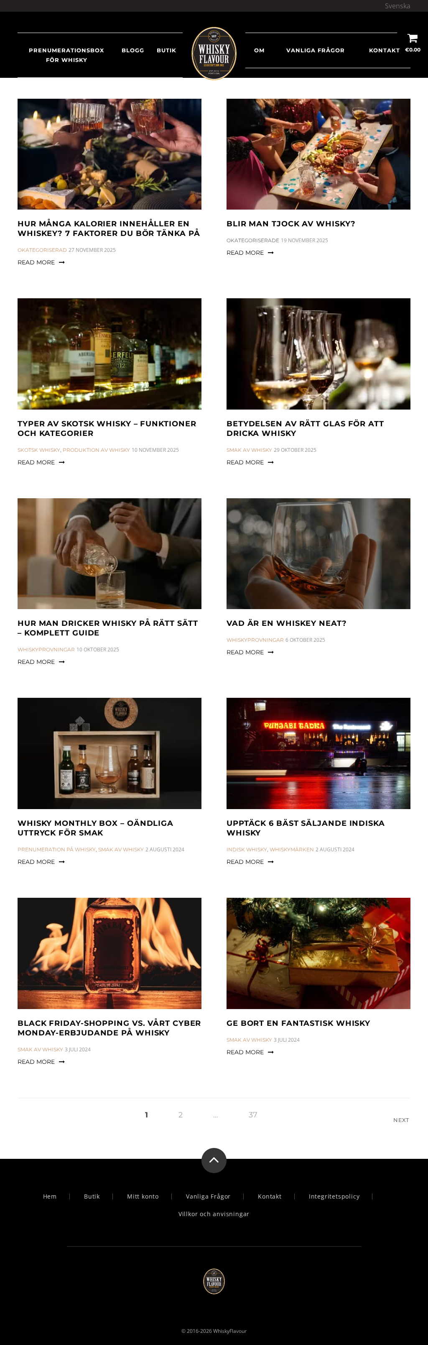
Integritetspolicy (334, 1196)
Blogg (133, 50)
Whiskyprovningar (46, 649)
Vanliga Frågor (315, 50)
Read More (36, 262)
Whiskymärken (292, 849)
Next (401, 1120)
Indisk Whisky (247, 849)
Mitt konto (143, 1196)
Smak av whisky (249, 450)
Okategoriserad (42, 250)
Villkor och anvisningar (214, 1214)
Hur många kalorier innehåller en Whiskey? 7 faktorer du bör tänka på (109, 228)
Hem (50, 1196)
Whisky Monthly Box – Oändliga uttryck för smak (95, 828)
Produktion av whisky (96, 450)
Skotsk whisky (39, 450)
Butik (92, 1196)
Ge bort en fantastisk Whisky (298, 1023)
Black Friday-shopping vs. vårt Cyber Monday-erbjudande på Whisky (109, 1028)
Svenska (397, 5)
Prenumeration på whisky (57, 849)
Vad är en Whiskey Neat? (287, 623)
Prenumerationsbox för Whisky (66, 55)
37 (253, 1115)
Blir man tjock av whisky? (291, 223)
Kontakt (384, 50)
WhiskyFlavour (230, 1331)
